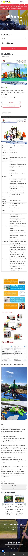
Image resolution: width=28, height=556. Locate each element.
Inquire (10, 102)
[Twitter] (14, 543)
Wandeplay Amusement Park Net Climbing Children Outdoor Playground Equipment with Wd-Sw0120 (19, 509)
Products (19, 534)
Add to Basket (10, 106)
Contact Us (17, 538)
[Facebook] (9, 543)
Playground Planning (11, 536)
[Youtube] (16, 543)
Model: (4, 112)
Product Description (7, 117)
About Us (13, 534)
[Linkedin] (11, 543)
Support (20, 536)
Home (8, 534)
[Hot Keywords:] (25, 38)
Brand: (4, 114)
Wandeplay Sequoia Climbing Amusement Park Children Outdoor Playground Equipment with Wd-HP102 (8, 509)
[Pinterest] (19, 543)
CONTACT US (14, 48)
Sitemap (17, 548)
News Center (11, 538)
